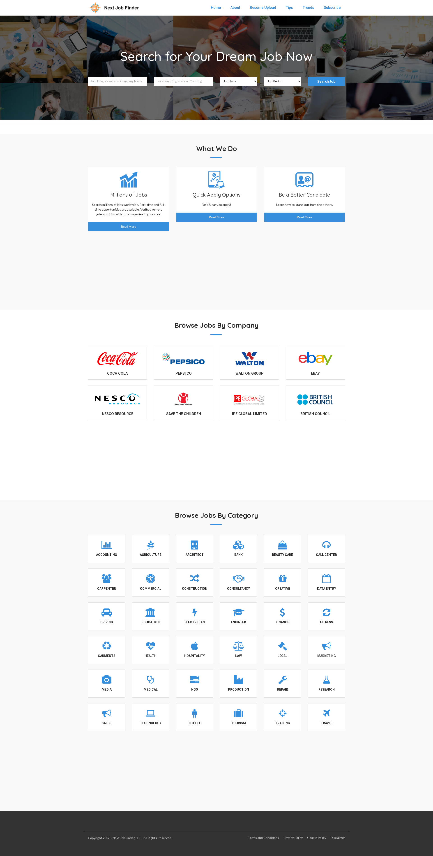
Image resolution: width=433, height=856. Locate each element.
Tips (289, 7)
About (235, 7)
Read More (128, 226)
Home (216, 7)
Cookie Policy (316, 838)
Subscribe (332, 7)
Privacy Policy (293, 838)
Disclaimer (338, 838)
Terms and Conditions (263, 838)
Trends (308, 7)
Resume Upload (263, 7)
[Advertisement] (216, 267)
